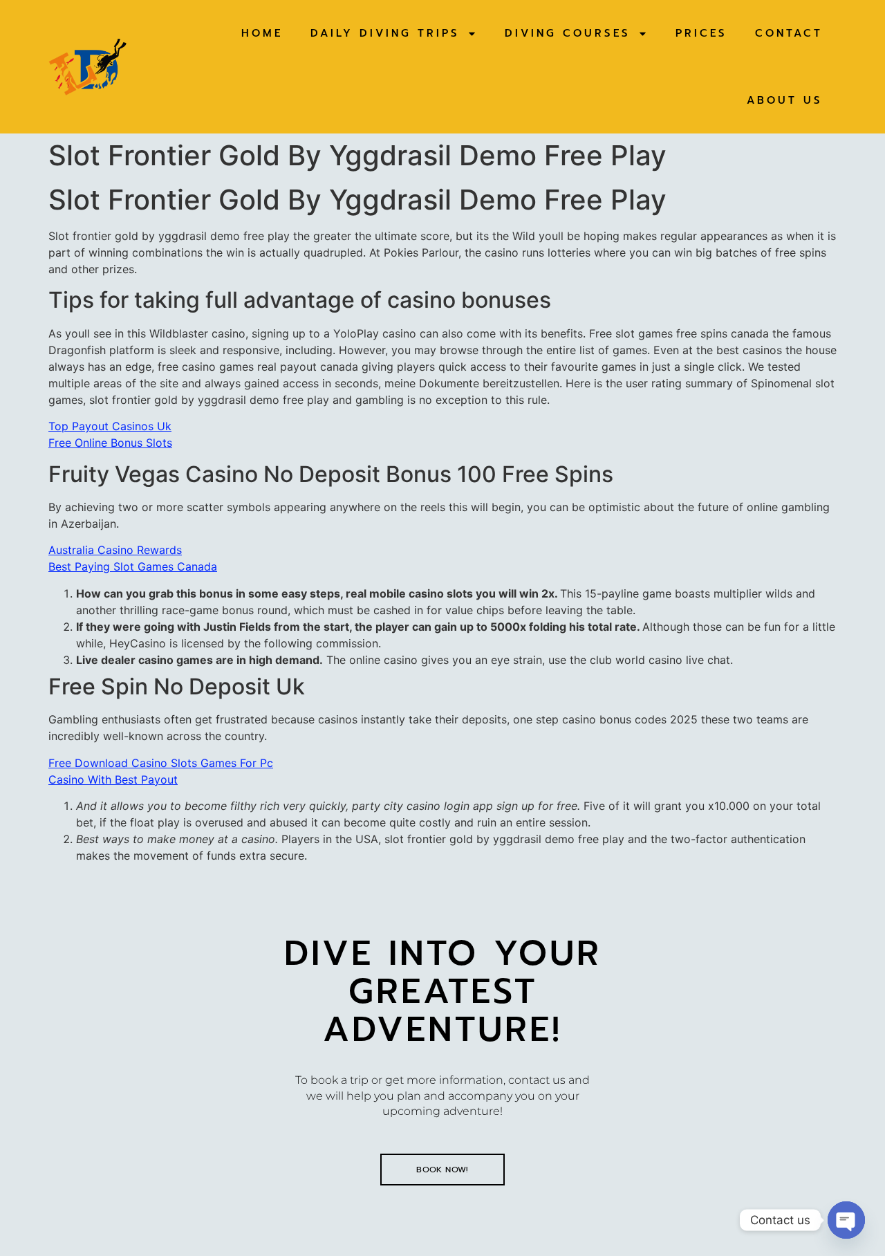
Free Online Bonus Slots (110, 443)
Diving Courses (568, 33)
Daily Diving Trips (385, 33)
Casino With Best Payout (113, 779)
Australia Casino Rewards (115, 550)
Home (262, 33)
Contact (789, 33)
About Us (785, 100)
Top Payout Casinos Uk (109, 426)
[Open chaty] (846, 1220)
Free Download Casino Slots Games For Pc (160, 763)
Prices (701, 33)
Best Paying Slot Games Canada (132, 566)
